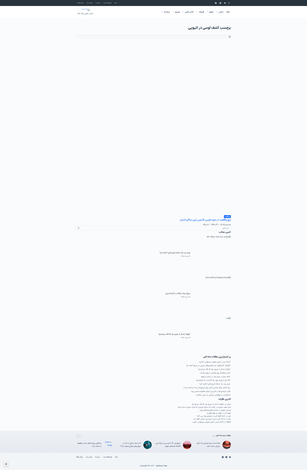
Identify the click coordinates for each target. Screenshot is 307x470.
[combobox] (156, 228)
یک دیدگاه (206, 224)
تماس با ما (90, 3)
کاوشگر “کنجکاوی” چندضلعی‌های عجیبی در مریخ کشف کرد (208, 365)
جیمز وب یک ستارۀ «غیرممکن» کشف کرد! (175, 252)
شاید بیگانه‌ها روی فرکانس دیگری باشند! (215, 373)
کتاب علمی (189, 12)
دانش (221, 12)
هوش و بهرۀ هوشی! (214, 413)
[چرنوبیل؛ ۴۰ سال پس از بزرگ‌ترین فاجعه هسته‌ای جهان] (187, 445)
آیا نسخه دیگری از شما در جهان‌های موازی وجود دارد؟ (130, 445)
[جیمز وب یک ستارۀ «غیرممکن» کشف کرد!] (212, 255)
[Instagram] (216, 3)
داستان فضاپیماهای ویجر (209, 410)
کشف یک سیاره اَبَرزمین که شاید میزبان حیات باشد (196, 407)
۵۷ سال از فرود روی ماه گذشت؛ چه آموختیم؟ (213, 380)
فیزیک (201, 12)
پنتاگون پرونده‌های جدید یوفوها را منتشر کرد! (89, 445)
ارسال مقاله (80, 3)
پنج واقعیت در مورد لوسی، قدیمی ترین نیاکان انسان (205, 220)
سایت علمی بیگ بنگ (85, 13)
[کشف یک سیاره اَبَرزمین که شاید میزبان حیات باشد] (226, 445)
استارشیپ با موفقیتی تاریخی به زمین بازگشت (213, 395)
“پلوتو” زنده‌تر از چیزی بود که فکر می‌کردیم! (174, 334)
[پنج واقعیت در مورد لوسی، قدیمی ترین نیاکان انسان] (153, 125)
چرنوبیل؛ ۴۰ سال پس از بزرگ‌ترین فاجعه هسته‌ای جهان (168, 445)
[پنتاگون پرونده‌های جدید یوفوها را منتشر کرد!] (108, 445)
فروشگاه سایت (107, 3)
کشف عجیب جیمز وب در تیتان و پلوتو (215, 376)
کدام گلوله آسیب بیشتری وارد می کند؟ (211, 416)
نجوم (211, 12)
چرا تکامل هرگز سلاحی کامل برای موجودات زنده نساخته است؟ (206, 387)
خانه (115, 3)
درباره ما (98, 3)
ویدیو (177, 12)
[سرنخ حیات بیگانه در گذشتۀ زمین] (212, 295)
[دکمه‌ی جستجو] (78, 228)
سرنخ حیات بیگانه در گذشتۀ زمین (177, 293)
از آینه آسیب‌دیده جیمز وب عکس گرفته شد (209, 419)
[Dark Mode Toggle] (6, 464)
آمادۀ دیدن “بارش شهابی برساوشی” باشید (214, 362)
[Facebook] (225, 3)
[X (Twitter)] (220, 3)
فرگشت (227, 216)
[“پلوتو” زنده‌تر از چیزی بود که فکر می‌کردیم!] (212, 336)
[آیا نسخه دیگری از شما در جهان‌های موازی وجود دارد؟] (147, 445)
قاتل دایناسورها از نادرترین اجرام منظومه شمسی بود (210, 391)
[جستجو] (229, 3)
